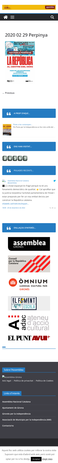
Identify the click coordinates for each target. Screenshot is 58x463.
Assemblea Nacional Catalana (18, 181)
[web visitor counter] (15, 157)
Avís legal (6, 380)
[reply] (50, 208)
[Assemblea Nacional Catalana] (4, 181)
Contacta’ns (8, 425)
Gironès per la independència (16, 413)
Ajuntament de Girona (13, 407)
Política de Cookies (44, 380)
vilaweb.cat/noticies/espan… (15, 203)
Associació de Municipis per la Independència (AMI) (26, 419)
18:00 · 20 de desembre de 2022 (13, 208)
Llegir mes (47, 458)
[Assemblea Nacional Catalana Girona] (5, 17)
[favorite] (55, 208)
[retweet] (52, 208)
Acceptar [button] (36, 459)
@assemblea (12, 183)
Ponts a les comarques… (22, 124)
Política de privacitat (23, 380)
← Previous (8, 92)
